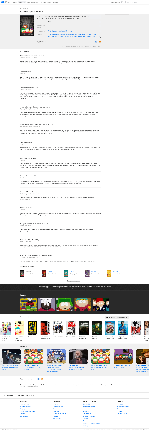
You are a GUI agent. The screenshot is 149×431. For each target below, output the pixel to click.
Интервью (120, 404)
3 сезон (71, 271)
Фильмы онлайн (25, 404)
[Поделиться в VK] (96, 42)
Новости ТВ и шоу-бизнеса (91, 423)
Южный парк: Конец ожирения (19, 338)
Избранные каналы (89, 406)
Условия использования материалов (133, 429)
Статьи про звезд (122, 409)
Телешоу (55, 416)
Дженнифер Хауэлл (90, 36)
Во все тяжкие (94, 338)
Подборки (56, 411)
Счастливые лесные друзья (6, 338)
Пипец (30, 337)
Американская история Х (45, 338)
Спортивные (87, 414)
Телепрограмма (89, 401)
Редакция (86, 429)
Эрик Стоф (61, 31)
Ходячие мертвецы (82, 338)
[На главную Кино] (7, 2)
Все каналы (86, 421)
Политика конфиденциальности (114, 429)
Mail (3, 429)
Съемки (119, 411)
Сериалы (57, 401)
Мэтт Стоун (69, 31)
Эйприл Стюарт (91, 34)
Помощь (85, 426)
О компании (8, 429)
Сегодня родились (123, 414)
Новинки (55, 404)
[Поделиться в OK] (100, 42)
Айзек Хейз (81, 34)
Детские (85, 418)
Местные (86, 411)
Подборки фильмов (26, 409)
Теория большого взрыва (109, 338)
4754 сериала (97, 286)
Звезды (120, 401)
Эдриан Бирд (78, 36)
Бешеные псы (71, 337)
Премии (22, 414)
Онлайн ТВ (86, 404)
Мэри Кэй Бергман (66, 36)
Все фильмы (24, 416)
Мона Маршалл (71, 34)
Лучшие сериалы (58, 409)
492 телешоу (107, 286)
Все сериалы (57, 418)
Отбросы (134, 337)
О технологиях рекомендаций (97, 429)
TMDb (74, 46)
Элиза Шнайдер (53, 36)
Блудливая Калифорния (122, 338)
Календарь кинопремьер (28, 411)
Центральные (87, 409)
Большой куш (58, 337)
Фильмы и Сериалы (89, 416)
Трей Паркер (52, 31)
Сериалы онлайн (58, 406)
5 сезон (115, 271)
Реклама (15, 429)
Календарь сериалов (59, 414)
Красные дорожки (123, 406)
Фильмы (23, 401)
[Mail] (2, 2)
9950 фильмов (87, 286)
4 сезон (93, 271)
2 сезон (50, 271)
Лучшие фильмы (25, 406)
